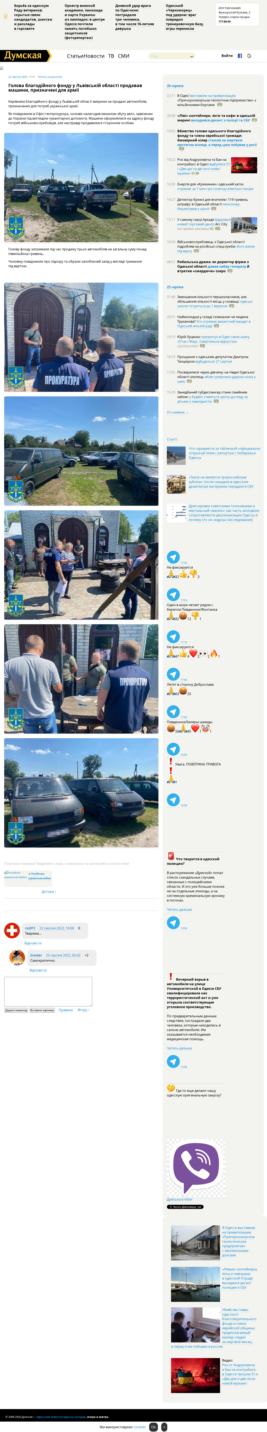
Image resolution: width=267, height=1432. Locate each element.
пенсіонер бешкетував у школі (208, 206)
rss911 (30, 928)
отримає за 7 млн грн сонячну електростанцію (215, 188)
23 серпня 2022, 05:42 (63, 955)
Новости (94, 56)
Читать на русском (50, 77)
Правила (66, 1010)
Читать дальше (179, 909)
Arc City (202, 226)
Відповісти (33, 943)
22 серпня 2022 (17, 77)
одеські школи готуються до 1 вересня (214, 303)
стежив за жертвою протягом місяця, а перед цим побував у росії (217, 142)
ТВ (111, 56)
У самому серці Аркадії (196, 219)
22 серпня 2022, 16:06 (56, 928)
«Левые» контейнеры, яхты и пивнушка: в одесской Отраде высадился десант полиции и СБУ (240, 1278)
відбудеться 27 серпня (213, 361)
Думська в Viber (180, 1199)
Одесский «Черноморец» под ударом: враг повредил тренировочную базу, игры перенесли (185, 17)
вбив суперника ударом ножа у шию (216, 379)
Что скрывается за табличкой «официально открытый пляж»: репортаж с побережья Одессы (225, 453)
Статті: (172, 439)
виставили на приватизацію (213, 95)
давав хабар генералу (227, 266)
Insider (36, 955)
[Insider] (17, 964)
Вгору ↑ (84, 1010)
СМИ (123, 56)
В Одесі (183, 95)
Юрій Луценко (189, 337)
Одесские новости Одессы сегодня (61, 1417)
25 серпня (175, 287)
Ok (153, 1427)
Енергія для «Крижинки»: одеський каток (210, 184)
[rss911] (12, 937)
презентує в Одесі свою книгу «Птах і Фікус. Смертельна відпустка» (213, 339)
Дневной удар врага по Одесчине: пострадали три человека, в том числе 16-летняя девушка (134, 17)
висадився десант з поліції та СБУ (220, 120)
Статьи (75, 56)
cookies (140, 1427)
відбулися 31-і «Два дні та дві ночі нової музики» (204, 169)
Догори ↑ (49, 891)
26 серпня (175, 86)
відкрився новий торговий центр (204, 221)
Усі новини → (178, 412)
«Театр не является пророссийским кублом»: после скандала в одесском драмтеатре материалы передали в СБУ (221, 482)
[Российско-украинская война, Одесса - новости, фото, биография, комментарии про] (15, 877)
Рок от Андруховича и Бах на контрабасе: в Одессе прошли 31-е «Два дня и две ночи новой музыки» (240, 1374)
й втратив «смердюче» (213, 268)
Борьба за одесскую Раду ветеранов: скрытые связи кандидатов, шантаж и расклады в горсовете (33, 17)
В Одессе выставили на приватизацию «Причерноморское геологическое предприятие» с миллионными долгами (238, 1241)
